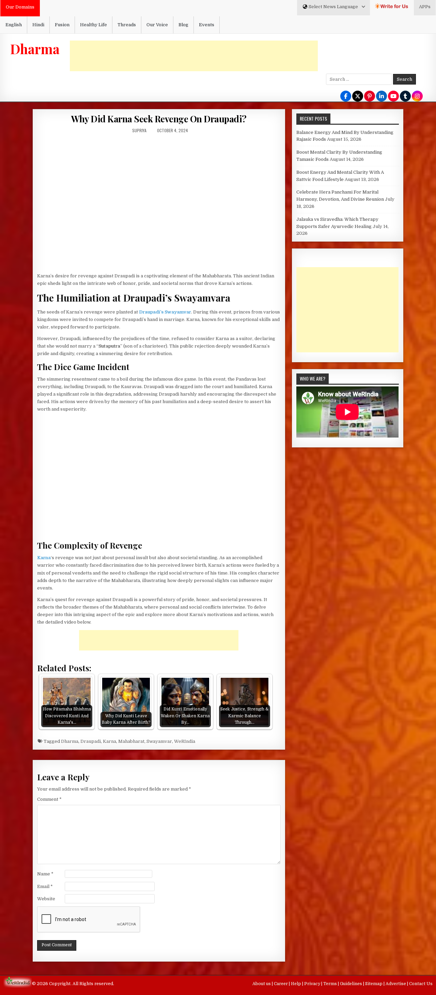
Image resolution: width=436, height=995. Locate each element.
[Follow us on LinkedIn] (381, 96)
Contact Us (421, 983)
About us (262, 983)
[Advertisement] (194, 56)
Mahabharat (131, 741)
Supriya (139, 130)
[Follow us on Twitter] (357, 96)
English (13, 24)
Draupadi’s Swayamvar (165, 312)
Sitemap (374, 983)
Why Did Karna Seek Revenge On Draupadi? (159, 119)
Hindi (38, 24)
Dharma (35, 49)
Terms (330, 983)
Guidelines (351, 983)
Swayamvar (159, 741)
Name (45, 873)
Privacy (312, 983)
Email (45, 886)
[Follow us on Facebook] (345, 96)
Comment (49, 799)
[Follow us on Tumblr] (405, 96)
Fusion (62, 24)
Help (296, 983)
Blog (183, 24)
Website (46, 898)
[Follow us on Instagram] (417, 96)
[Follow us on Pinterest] (369, 96)
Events (206, 24)
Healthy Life (93, 24)
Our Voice (157, 24)
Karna (109, 741)
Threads (127, 24)
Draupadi (90, 741)
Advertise (396, 983)
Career (281, 983)
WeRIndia (184, 741)
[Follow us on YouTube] (393, 96)
